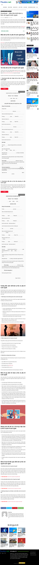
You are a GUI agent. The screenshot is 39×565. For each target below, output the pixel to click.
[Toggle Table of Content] (23, 31)
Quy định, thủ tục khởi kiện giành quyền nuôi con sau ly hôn (34, 24)
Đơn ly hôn (2, 42)
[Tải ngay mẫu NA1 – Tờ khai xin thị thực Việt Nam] (32, 63)
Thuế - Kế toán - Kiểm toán (3, 532)
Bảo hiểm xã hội (11, 532)
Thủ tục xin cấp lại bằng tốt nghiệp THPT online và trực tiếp (21, 545)
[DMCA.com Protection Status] (22, 563)
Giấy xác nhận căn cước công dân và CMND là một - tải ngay (34, 39)
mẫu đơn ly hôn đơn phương (8, 72)
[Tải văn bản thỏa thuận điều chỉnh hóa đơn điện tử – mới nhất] (4, 530)
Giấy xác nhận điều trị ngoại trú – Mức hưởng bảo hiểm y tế (21, 534)
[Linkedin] (3, 553)
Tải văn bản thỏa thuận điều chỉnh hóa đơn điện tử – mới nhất (4, 534)
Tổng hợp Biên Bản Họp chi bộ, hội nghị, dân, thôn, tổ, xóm (32, 80)
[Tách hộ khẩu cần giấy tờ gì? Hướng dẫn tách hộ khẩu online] (13, 540)
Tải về (4, 88)
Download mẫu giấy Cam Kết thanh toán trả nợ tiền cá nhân (32, 93)
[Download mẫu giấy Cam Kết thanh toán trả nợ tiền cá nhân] (32, 88)
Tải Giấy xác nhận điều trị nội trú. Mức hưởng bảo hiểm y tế (4, 545)
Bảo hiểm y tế (19, 532)
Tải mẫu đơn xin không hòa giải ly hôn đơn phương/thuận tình (34, 29)
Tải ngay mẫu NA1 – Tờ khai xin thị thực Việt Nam (32, 68)
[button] (37, 4)
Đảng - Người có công (29, 77)
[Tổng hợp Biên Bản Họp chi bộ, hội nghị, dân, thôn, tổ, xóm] (32, 75)
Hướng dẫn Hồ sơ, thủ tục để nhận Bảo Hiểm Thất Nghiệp (13, 534)
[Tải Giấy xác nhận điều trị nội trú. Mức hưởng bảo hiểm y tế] (4, 540)
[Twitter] (5, 553)
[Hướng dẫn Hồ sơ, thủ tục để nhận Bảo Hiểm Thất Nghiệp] (13, 530)
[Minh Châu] (1, 17)
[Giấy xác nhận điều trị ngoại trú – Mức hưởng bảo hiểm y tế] (21, 530)
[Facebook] (1, 553)
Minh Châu (6, 17)
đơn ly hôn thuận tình (16, 71)
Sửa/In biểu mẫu (21, 91)
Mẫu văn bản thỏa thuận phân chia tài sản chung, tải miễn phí (34, 34)
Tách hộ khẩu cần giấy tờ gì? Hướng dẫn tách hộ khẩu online (13, 545)
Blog (27, 90)
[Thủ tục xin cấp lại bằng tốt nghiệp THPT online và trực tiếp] (21, 540)
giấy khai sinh (10, 365)
